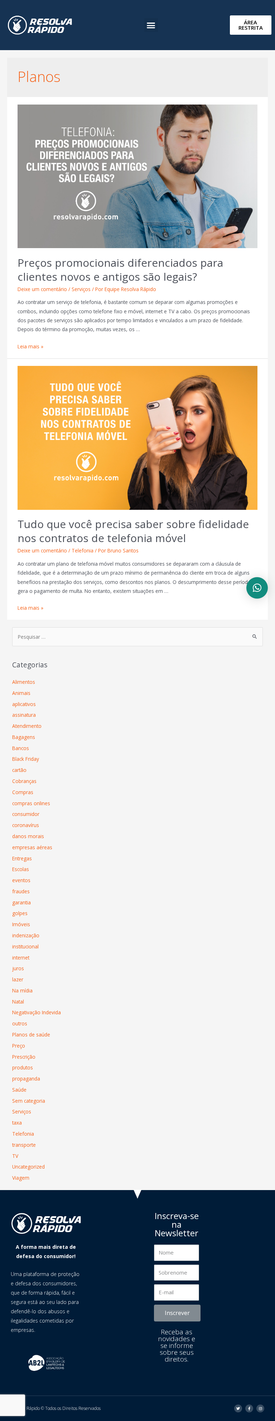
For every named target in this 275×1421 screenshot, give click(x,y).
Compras (22, 792)
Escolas (20, 869)
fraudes (21, 891)
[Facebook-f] (249, 1408)
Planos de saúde (31, 1034)
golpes (20, 913)
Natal (18, 1001)
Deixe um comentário (42, 289)
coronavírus (25, 825)
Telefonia (82, 550)
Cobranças (24, 781)
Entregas (22, 858)
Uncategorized (28, 1166)
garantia (21, 902)
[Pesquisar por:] (137, 636)
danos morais (28, 836)
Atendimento (27, 725)
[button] (151, 25)
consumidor (25, 814)
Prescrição (23, 1056)
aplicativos (24, 704)
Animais (21, 693)
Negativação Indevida (36, 1012)
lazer (17, 979)
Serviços (81, 289)
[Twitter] (238, 1408)
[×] (257, 588)
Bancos (20, 748)
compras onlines (31, 803)
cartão (19, 770)
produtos (22, 1067)
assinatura (24, 714)
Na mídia (22, 990)
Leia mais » (30, 346)
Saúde (19, 1089)
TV (15, 1155)
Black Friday (25, 758)
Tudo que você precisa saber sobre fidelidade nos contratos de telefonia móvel (133, 531)
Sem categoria (28, 1100)
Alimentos (23, 681)
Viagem (20, 1177)
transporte (24, 1144)
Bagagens (23, 737)
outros (19, 1023)
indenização (25, 935)
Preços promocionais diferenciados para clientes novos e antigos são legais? (120, 269)
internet (20, 957)
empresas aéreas (32, 847)
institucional (25, 946)
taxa (17, 1122)
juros (18, 968)
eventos (21, 880)
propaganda (26, 1078)
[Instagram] (260, 1408)
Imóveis (21, 924)
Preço (18, 1045)
